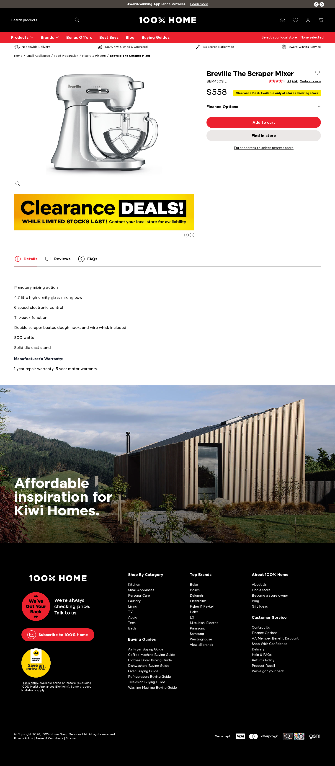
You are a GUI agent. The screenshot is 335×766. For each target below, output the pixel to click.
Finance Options (264, 632)
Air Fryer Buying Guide (145, 649)
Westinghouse (201, 639)
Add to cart (264, 122)
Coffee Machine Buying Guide (151, 654)
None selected (312, 37)
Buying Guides (156, 37)
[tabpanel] (104, 124)
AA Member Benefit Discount (275, 638)
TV (130, 612)
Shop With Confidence (269, 643)
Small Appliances (38, 55)
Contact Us (261, 627)
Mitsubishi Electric (204, 622)
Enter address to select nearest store (264, 148)
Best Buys (109, 37)
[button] (316, 4)
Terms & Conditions (49, 738)
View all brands (201, 644)
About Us (259, 584)
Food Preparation (66, 55)
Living (132, 606)
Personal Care (139, 595)
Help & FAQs (262, 654)
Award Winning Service (305, 46)
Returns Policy (263, 660)
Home (18, 55)
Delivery (258, 649)
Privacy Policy (23, 738)
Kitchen (134, 584)
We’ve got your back (268, 671)
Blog (130, 37)
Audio (132, 617)
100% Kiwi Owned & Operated (126, 46)
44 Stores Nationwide (218, 46)
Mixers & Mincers (94, 55)
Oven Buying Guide (143, 671)
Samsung (197, 633)
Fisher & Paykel (202, 606)
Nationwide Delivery (36, 46)
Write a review (310, 81)
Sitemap (71, 738)
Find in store (264, 136)
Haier (194, 612)
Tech (132, 622)
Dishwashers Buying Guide (148, 665)
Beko (194, 584)
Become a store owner (270, 595)
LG (192, 617)
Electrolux (198, 601)
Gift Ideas (260, 606)
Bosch (195, 590)
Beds (132, 628)
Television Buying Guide (146, 682)
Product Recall (263, 665)
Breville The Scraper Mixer (130, 55)
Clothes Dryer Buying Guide (150, 660)
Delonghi (197, 595)
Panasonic (198, 628)
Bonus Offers (79, 37)
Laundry (134, 601)
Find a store (261, 590)
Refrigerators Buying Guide (149, 676)
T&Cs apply (30, 682)
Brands (47, 37)
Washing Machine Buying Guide (152, 687)
